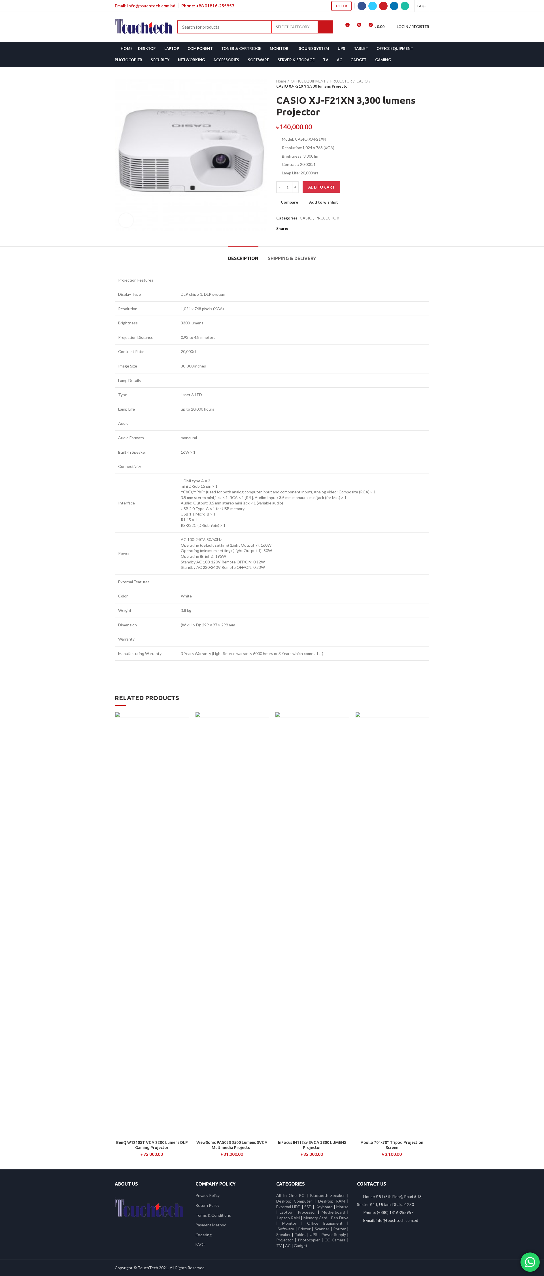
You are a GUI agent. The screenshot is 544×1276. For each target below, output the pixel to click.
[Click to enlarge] (126, 220)
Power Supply (333, 1234)
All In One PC (290, 1195)
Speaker (283, 1234)
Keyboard (324, 1206)
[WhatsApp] (405, 6)
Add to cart (321, 187)
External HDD (288, 1206)
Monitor (289, 1223)
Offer (341, 6)
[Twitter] (372, 6)
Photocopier (309, 1239)
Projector (284, 1239)
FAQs (200, 1244)
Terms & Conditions (213, 1215)
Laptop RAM (288, 1217)
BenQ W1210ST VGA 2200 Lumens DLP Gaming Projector (152, 1145)
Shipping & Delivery (292, 258)
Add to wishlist (323, 202)
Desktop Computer (294, 1201)
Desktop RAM (331, 1201)
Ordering (204, 1234)
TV (279, 1245)
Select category (292, 27)
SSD (308, 1206)
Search (325, 26)
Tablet (300, 1234)
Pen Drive (339, 1217)
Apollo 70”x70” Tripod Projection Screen (392, 1145)
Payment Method (211, 1224)
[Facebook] (362, 6)
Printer (304, 1228)
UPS (313, 1234)
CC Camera (334, 1239)
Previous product (415, 83)
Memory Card (315, 1217)
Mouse (342, 1206)
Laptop (286, 1212)
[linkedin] (394, 6)
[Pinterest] (383, 6)
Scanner (322, 1228)
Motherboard (333, 1212)
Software (287, 1228)
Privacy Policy (208, 1195)
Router (339, 1228)
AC (288, 1245)
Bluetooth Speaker (327, 1195)
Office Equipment (324, 1223)
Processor (307, 1212)
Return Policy (207, 1205)
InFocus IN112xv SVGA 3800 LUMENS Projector (312, 1145)
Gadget (300, 1245)
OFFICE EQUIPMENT (308, 81)
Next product (426, 83)
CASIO (362, 81)
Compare (289, 202)
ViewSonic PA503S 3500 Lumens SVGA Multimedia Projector (231, 1145)
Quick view (185, 733)
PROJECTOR (341, 81)
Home (281, 81)
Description (243, 258)
